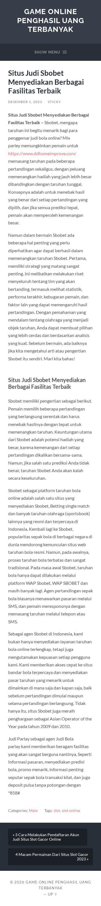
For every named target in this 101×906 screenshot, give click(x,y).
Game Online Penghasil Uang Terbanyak (50, 20)
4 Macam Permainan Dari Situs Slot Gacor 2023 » (51, 856)
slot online (71, 810)
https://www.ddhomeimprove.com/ (42, 153)
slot (57, 810)
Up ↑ (53, 894)
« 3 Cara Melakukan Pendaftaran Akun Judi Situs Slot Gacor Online (46, 837)
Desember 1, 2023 (25, 102)
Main (33, 810)
